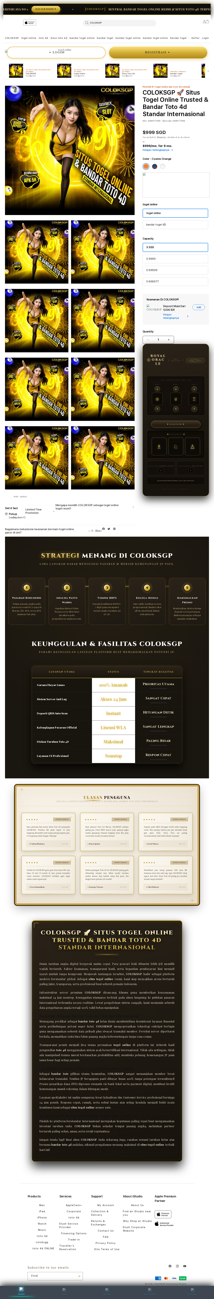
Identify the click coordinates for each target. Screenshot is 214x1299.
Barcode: (167, 121)
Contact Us (106, 1230)
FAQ (106, 1237)
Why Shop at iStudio (137, 1221)
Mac (42, 1205)
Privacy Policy (106, 1243)
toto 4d (43, 38)
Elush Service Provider (68, 1225)
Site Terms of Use (107, 1249)
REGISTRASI (157, 52)
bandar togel (105, 38)
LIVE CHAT (193, 1294)
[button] (12, 38)
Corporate (74, 1211)
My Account (105, 1205)
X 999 (150, 247)
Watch (42, 1223)
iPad (42, 1211)
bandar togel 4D (156, 224)
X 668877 (152, 281)
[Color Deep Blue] (154, 166)
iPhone (42, 1217)
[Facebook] (104, 529)
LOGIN (64, 1294)
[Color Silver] (162, 166)
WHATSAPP (149, 1294)
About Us (137, 1205)
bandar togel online (82, 38)
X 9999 (151, 258)
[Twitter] (109, 529)
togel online (28, 38)
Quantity (148, 331)
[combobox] (119, 23)
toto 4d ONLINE (43, 1248)
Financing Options (74, 1233)
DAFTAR (107, 1294)
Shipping (161, 137)
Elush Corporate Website (134, 1229)
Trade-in (74, 1239)
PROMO (21, 1294)
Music (42, 1230)
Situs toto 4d (58, 38)
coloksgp (42, 1242)
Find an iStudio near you (137, 1213)
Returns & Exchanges (98, 1223)
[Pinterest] (115, 529)
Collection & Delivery (100, 1213)
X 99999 (151, 270)
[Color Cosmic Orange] (146, 166)
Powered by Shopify (176, 1284)
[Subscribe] (79, 1276)
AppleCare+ (74, 1205)
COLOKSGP (12, 38)
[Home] (63, 36)
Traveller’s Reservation (67, 1247)
